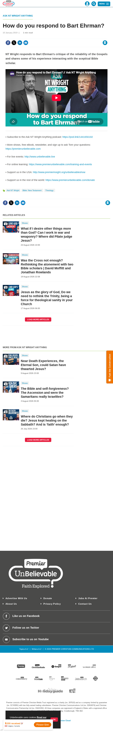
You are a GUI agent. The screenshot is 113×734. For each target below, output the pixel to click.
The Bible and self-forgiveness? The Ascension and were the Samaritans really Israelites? (45, 392)
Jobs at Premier (88, 598)
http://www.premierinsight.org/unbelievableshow (59, 172)
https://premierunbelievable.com (23, 148)
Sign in (71, 37)
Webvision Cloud (63, 721)
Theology (49, 190)
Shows (25, 223)
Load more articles (38, 319)
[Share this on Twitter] (13, 42)
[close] (107, 37)
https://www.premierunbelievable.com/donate (70, 180)
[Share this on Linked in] (19, 42)
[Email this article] (25, 42)
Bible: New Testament (32, 190)
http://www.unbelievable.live (40, 156)
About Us (11, 604)
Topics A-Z (23, 649)
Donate (47, 598)
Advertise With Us (16, 598)
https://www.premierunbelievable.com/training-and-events (60, 164)
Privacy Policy (52, 604)
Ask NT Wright (13, 190)
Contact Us (85, 604)
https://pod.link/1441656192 (77, 137)
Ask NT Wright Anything (18, 16)
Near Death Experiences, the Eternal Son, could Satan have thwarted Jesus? (43, 365)
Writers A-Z (36, 649)
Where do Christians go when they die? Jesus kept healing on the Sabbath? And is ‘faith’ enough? (47, 420)
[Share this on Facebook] (8, 42)
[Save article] (105, 42)
